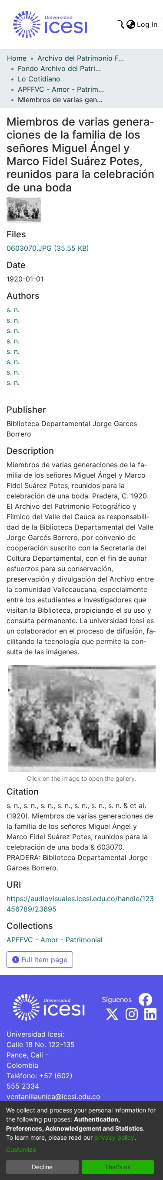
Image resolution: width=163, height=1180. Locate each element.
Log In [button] (147, 24)
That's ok (118, 1166)
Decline (42, 1166)
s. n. (13, 309)
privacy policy (114, 1137)
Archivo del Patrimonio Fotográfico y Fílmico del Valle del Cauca (80, 58)
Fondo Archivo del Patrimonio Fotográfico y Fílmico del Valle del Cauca (61, 68)
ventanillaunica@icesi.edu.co (53, 1096)
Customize (21, 1149)
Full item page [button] (43, 959)
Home (17, 58)
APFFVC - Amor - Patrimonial (61, 89)
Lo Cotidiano (39, 78)
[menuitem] (130, 24)
